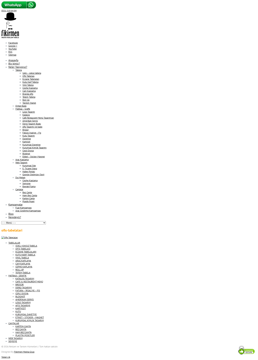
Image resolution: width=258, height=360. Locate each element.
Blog (11, 214)
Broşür (25, 129)
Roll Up (25, 99)
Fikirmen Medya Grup (24, 351)
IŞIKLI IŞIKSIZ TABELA (26, 245)
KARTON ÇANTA (23, 326)
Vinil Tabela (28, 85)
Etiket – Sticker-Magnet (33, 156)
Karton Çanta (28, 198)
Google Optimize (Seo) (33, 174)
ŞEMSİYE (12, 341)
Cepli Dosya (28, 150)
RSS (10, 51)
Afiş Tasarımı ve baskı (32, 126)
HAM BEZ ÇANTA (23, 332)
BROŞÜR (19, 284)
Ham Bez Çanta (29, 195)
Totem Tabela (28, 96)
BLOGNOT (20, 296)
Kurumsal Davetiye (31, 144)
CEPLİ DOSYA (21, 293)
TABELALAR (14, 242)
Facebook (13, 42)
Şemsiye (26, 183)
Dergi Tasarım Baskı (31, 123)
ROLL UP (19, 269)
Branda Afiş (27, 94)
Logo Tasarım (28, 111)
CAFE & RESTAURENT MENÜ (29, 281)
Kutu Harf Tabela (30, 82)
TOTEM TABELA (22, 272)
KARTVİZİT (20, 308)
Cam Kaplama (29, 91)
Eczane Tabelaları (30, 79)
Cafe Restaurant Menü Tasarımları (38, 117)
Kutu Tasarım (28, 135)
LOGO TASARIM (23, 302)
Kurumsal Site (29, 165)
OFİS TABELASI (22, 248)
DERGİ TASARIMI (23, 287)
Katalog (26, 114)
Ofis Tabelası (28, 76)
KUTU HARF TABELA (25, 254)
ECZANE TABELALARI (25, 251)
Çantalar (19, 189)
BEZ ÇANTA (20, 329)
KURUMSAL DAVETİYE (26, 314)
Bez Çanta (27, 192)
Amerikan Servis (30, 120)
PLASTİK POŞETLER (25, 335)
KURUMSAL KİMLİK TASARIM (29, 320)
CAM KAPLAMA (22, 263)
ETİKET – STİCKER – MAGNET (29, 317)
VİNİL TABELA (22, 257)
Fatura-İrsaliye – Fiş (31, 132)
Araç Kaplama (22, 159)
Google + (12, 45)
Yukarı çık (5, 357)
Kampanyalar (15, 204)
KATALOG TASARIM (24, 278)
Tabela (18, 70)
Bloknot (26, 153)
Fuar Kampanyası (23, 207)
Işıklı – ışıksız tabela (31, 73)
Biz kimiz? (14, 63)
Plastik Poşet (28, 201)
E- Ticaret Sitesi (29, 168)
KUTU (18, 311)
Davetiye (26, 138)
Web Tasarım (21, 162)
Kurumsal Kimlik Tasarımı (34, 147)
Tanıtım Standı (29, 102)
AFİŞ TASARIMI (22, 305)
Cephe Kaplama (30, 88)
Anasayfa (13, 60)
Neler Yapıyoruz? (17, 67)
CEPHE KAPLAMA (23, 266)
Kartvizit (26, 141)
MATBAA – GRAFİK (17, 275)
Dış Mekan (20, 177)
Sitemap (12, 54)
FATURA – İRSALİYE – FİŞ (27, 290)
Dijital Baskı (21, 105)
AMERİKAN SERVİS (24, 299)
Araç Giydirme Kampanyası (28, 210)
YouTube (12, 48)
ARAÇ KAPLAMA (23, 260)
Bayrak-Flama (28, 186)
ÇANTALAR (13, 323)
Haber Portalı (28, 171)
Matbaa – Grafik (22, 108)
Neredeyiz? (14, 217)
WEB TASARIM (15, 338)
